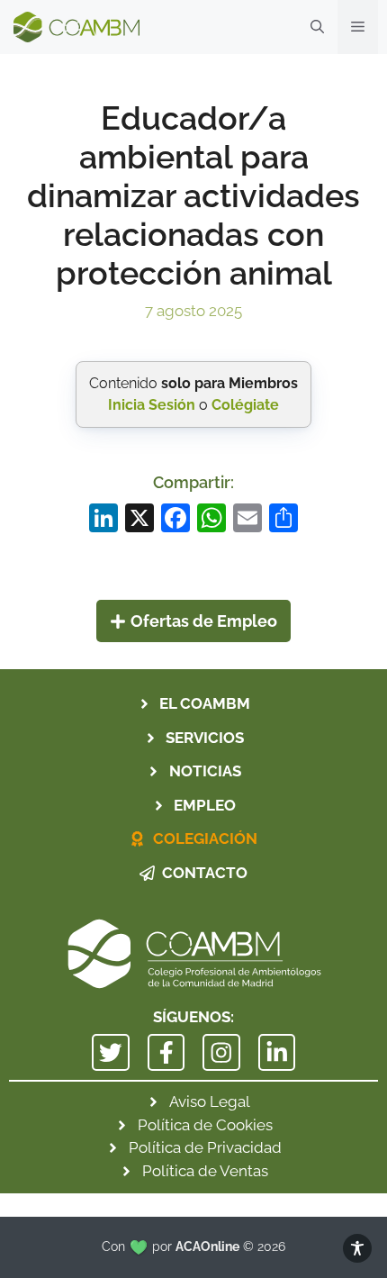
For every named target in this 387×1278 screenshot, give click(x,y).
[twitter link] (111, 1053)
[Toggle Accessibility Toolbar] (357, 1248)
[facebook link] (166, 1053)
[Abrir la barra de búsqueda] (317, 27)
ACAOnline (207, 1246)
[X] (140, 520)
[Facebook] (176, 520)
